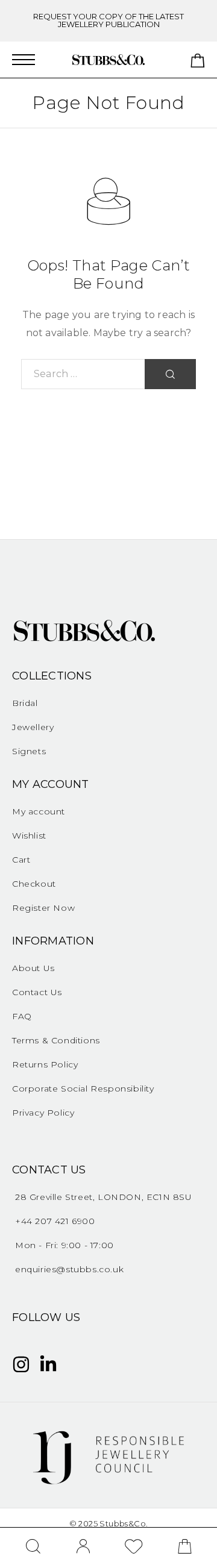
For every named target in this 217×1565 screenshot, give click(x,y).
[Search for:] (83, 374)
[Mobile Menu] (23, 60)
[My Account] (83, 1546)
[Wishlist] (134, 1548)
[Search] (33, 1546)
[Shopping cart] (197, 63)
